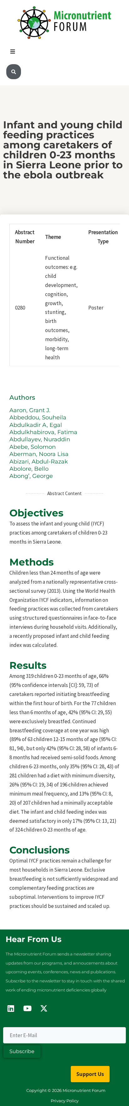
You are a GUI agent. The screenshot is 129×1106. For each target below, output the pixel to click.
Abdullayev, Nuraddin (40, 439)
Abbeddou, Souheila (38, 417)
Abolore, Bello (29, 468)
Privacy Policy (65, 1100)
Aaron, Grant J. (30, 410)
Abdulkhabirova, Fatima (44, 432)
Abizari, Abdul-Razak (39, 461)
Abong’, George (31, 476)
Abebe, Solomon (33, 446)
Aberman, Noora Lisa (39, 454)
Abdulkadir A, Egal (36, 425)
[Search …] (13, 71)
